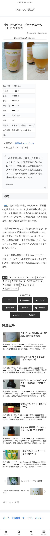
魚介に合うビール (11, 289)
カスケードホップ (17, 277)
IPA (6, 205)
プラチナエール (19, 281)
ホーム (6, 518)
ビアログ (42, 277)
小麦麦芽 (8, 285)
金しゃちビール (28, 285)
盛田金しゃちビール (24, 143)
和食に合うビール (35, 281)
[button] (32, 315)
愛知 (17, 285)
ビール (7, 281)
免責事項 (16, 518)
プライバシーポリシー (33, 518)
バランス (31, 277)
